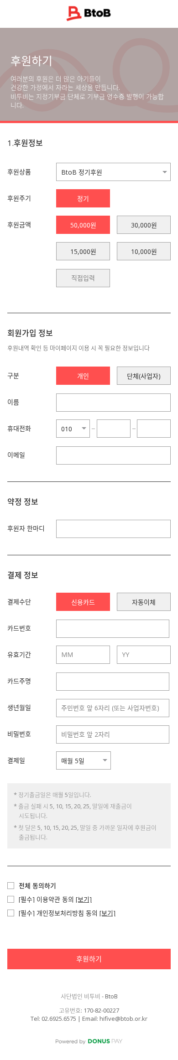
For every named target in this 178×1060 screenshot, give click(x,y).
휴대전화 (19, 428)
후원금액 (19, 224)
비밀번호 (19, 733)
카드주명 (19, 681)
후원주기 (19, 198)
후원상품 (19, 171)
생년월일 (19, 707)
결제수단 (19, 601)
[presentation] (83, 278)
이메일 (16, 454)
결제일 (16, 760)
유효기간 (19, 654)
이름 (13, 402)
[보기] (84, 899)
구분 (13, 375)
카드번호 (19, 628)
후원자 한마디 (26, 528)
